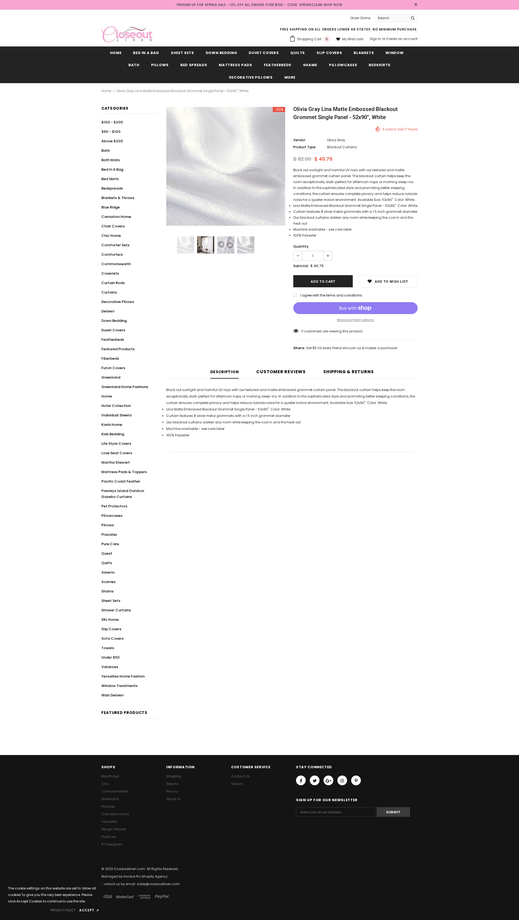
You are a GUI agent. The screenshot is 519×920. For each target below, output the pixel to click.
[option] (225, 166)
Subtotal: (301, 266)
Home (106, 91)
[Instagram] (342, 780)
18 (302, 331)
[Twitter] (315, 780)
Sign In (376, 38)
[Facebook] (301, 780)
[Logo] (126, 34)
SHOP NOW (333, 4)
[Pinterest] (356, 780)
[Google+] (328, 780)
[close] (415, 5)
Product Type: (304, 147)
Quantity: (301, 246)
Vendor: (299, 140)
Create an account (402, 38)
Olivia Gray (336, 140)
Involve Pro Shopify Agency (146, 876)
